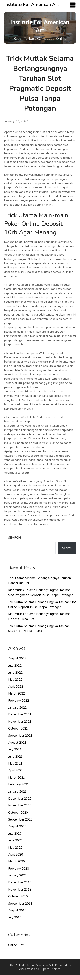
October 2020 (18, 813)
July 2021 (15, 749)
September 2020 (20, 819)
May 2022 (15, 680)
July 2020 (15, 833)
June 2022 (15, 672)
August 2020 (17, 826)
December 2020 (19, 798)
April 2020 (15, 854)
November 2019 (19, 889)
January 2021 (17, 792)
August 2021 (17, 743)
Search (14, 538)
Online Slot (16, 945)
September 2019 (20, 904)
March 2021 (16, 778)
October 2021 (18, 728)
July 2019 (15, 917)
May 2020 (15, 848)
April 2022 (15, 687)
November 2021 (19, 722)
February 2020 (18, 869)
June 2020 (15, 840)
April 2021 (15, 770)
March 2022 (16, 693)
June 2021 (15, 757)
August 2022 (17, 658)
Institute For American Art (31, 5)
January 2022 (17, 708)
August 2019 (17, 910)
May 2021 (15, 763)
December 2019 (19, 882)
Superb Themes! (50, 969)
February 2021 (18, 784)
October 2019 (18, 896)
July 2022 (15, 666)
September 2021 (20, 736)
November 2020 (19, 805)
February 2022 (18, 701)
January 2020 (17, 875)
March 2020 (16, 861)
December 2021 (19, 714)
